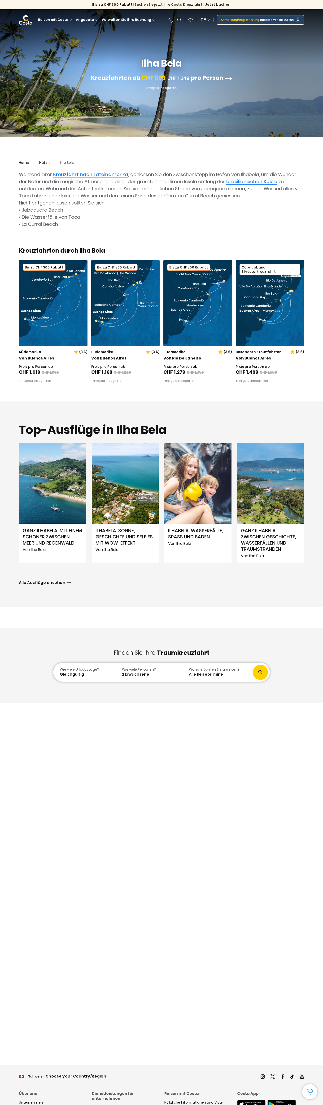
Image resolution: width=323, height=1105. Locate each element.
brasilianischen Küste (251, 181)
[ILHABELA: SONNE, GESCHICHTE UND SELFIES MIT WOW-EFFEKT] (125, 503)
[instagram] (263, 1077)
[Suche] (179, 20)
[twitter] (273, 1077)
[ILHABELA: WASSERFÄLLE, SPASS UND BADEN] (197, 503)
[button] (190, 20)
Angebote (85, 20)
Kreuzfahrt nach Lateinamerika (90, 174)
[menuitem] (85, 672)
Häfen (44, 162)
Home (24, 162)
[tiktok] (292, 1077)
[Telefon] (169, 20)
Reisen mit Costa (53, 20)
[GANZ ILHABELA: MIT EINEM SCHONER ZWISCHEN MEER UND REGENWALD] (52, 503)
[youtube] (302, 1077)
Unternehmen (31, 1102)
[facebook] (282, 1077)
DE (203, 20)
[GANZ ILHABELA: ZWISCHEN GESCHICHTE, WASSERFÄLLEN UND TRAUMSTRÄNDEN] (270, 503)
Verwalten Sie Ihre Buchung (126, 20)
